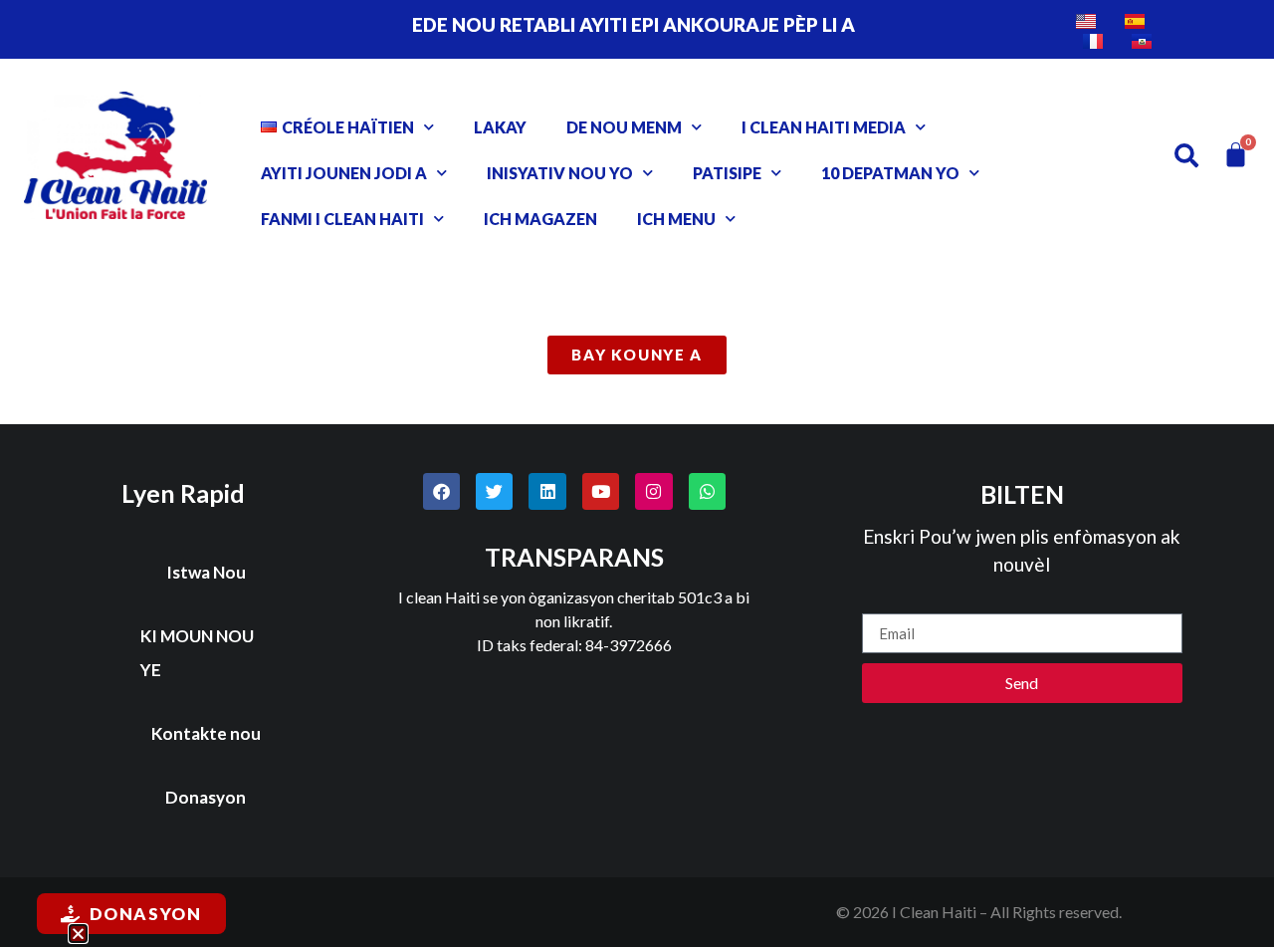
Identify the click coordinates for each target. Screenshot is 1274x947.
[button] (78, 933)
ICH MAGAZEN (540, 218)
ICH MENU (676, 218)
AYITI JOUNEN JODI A (344, 172)
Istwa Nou (206, 572)
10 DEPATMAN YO (890, 172)
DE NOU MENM (624, 127)
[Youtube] (600, 491)
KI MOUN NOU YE (197, 652)
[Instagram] (653, 491)
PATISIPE (727, 172)
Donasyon (205, 797)
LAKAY (500, 127)
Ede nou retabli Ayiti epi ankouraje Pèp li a (633, 24)
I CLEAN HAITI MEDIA (824, 127)
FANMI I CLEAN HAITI (342, 218)
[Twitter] (494, 491)
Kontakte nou (206, 733)
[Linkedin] (547, 491)
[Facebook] (441, 491)
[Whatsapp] (707, 491)
